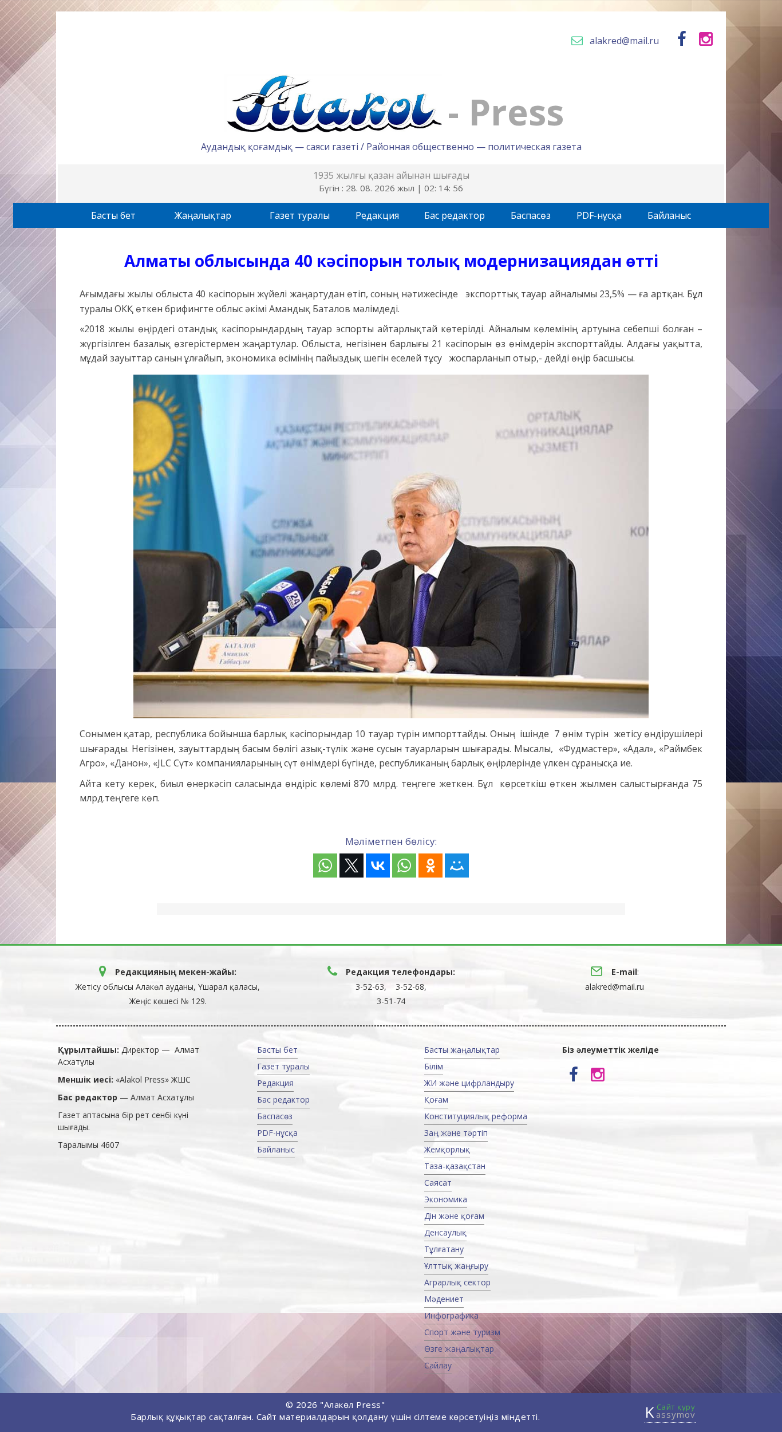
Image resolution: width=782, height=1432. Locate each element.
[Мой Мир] (457, 865)
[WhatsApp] (325, 865)
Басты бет (113, 215)
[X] (351, 865)
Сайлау (438, 1365)
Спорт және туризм (462, 1332)
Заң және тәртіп (456, 1132)
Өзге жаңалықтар (459, 1348)
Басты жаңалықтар (462, 1049)
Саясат (438, 1182)
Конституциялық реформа (475, 1116)
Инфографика (451, 1315)
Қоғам (436, 1099)
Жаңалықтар (203, 215)
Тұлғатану (444, 1249)
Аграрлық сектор (457, 1282)
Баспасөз (531, 215)
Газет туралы (300, 215)
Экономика (445, 1199)
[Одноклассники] (430, 865)
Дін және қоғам (454, 1215)
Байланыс (669, 215)
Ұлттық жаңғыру (456, 1265)
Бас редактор (454, 215)
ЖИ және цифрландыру (469, 1082)
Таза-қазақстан (454, 1165)
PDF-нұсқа (599, 215)
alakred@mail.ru (624, 40)
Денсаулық (445, 1232)
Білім (433, 1066)
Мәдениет (444, 1298)
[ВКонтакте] (378, 865)
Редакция (377, 215)
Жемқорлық (447, 1149)
